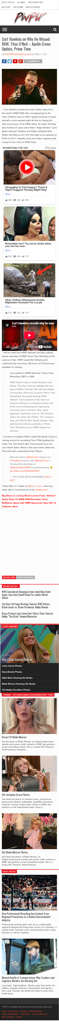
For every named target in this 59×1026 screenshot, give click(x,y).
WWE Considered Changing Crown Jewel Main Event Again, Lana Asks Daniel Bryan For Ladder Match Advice (26, 595)
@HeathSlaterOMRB (20, 467)
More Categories (33, 7)
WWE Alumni (18, 7)
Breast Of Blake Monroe (14, 737)
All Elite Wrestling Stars (10, 1014)
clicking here (41, 489)
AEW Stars (6, 7)
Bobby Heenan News (25, 577)
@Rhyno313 (32, 457)
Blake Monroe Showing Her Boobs (18, 684)
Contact (19, 1017)
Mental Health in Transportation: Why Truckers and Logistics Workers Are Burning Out (28, 979)
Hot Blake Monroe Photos (15, 852)
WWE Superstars (35, 2)
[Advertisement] (29, 540)
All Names (21, 2)
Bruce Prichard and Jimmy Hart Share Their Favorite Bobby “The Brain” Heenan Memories (27, 615)
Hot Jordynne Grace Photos (16, 794)
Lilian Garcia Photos (12, 666)
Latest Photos (8, 2)
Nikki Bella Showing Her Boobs (17, 678)
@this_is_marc (34, 486)
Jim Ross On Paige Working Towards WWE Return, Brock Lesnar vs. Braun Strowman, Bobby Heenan (26, 605)
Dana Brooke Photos (12, 672)
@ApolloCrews (42, 460)
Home (4, 1011)
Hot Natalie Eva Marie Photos (16, 690)
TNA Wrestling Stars (39, 1014)
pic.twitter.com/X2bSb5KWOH (24, 471)
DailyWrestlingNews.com (18, 54)
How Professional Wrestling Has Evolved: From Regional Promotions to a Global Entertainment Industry (26, 917)
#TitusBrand (16, 460)
